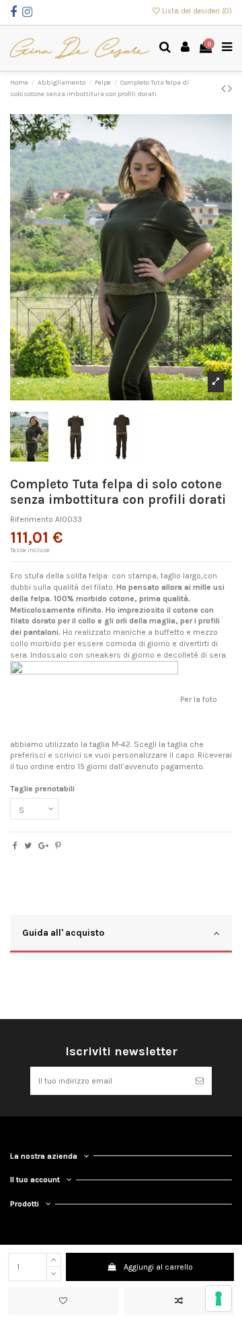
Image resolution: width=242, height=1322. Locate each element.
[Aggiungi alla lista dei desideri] (63, 1301)
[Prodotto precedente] (224, 88)
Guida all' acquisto (63, 932)
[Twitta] (28, 845)
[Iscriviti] (200, 1081)
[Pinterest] (58, 845)
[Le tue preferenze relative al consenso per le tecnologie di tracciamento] (218, 1298)
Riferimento (31, 519)
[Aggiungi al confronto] (179, 1301)
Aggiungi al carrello (158, 1267)
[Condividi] (15, 845)
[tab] (121, 934)
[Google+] (43, 845)
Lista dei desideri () (196, 11)
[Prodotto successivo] (230, 88)
